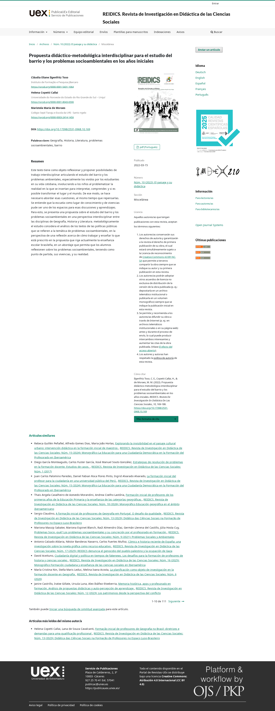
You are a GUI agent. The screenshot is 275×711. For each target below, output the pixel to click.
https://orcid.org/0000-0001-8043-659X (52, 102)
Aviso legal (35, 705)
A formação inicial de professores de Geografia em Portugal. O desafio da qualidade (109, 513)
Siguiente (174, 601)
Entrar (215, 3)
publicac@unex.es (96, 684)
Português (201, 94)
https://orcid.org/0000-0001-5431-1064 (52, 86)
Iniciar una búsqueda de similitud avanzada (77, 609)
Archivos (44, 44)
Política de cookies (91, 705)
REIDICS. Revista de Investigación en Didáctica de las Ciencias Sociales (166, 18)
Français (200, 89)
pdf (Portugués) (148, 147)
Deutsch (200, 72)
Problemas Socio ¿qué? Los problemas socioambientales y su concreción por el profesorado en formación (100, 532)
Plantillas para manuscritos (131, 32)
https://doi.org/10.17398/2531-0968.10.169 (63, 129)
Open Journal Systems (209, 225)
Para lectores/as (204, 198)
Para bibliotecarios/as (207, 209)
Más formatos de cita (148, 418)
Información (37, 32)
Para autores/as (204, 203)
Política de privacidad (61, 705)
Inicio (32, 44)
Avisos (180, 32)
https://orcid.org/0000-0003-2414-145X (52, 117)
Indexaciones (162, 32)
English (200, 78)
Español (200, 83)
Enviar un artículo (209, 49)
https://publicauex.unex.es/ (102, 688)
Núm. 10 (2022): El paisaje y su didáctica (75, 44)
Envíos (104, 32)
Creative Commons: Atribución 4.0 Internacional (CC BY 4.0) (163, 680)
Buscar (217, 32)
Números (59, 32)
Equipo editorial (84, 32)
